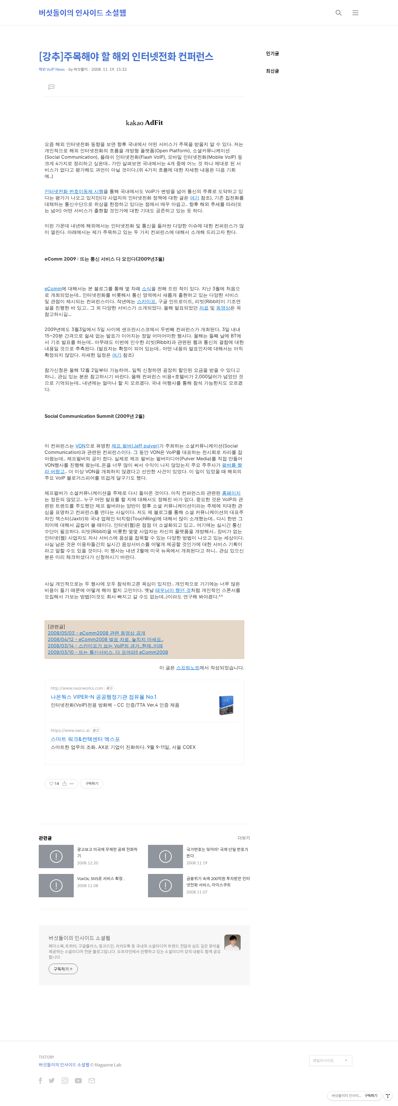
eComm (53, 288)
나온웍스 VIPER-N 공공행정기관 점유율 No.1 (103, 697)
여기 (194, 198)
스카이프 (146, 301)
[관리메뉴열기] (387, 1095)
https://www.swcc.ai (70, 730)
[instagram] (65, 1081)
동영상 (223, 308)
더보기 (244, 837)
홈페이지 (231, 493)
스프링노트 (188, 667)
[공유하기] (64, 783)
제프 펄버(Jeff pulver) (135, 446)
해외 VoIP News (52, 69)
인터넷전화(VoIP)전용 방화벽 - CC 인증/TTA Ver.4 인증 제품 (115, 705)
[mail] (92, 1081)
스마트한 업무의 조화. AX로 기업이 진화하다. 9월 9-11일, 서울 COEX (123, 747)
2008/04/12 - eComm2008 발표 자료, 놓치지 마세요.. (105, 639)
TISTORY (46, 1057)
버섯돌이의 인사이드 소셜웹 (82, 12)
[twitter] (52, 1081)
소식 (146, 288)
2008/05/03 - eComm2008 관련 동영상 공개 (96, 633)
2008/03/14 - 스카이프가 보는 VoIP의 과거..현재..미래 (105, 646)
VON (80, 446)
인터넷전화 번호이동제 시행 (74, 191)
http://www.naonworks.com (77, 688)
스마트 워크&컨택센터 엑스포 (85, 739)
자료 (204, 308)
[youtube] (78, 1081)
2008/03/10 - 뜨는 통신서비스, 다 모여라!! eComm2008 (108, 652)
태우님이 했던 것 (173, 590)
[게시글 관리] (71, 783)
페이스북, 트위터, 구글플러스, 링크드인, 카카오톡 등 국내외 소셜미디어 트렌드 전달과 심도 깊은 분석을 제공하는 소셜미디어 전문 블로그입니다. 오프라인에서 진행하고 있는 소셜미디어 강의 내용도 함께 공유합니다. (135, 951)
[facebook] (40, 1081)
